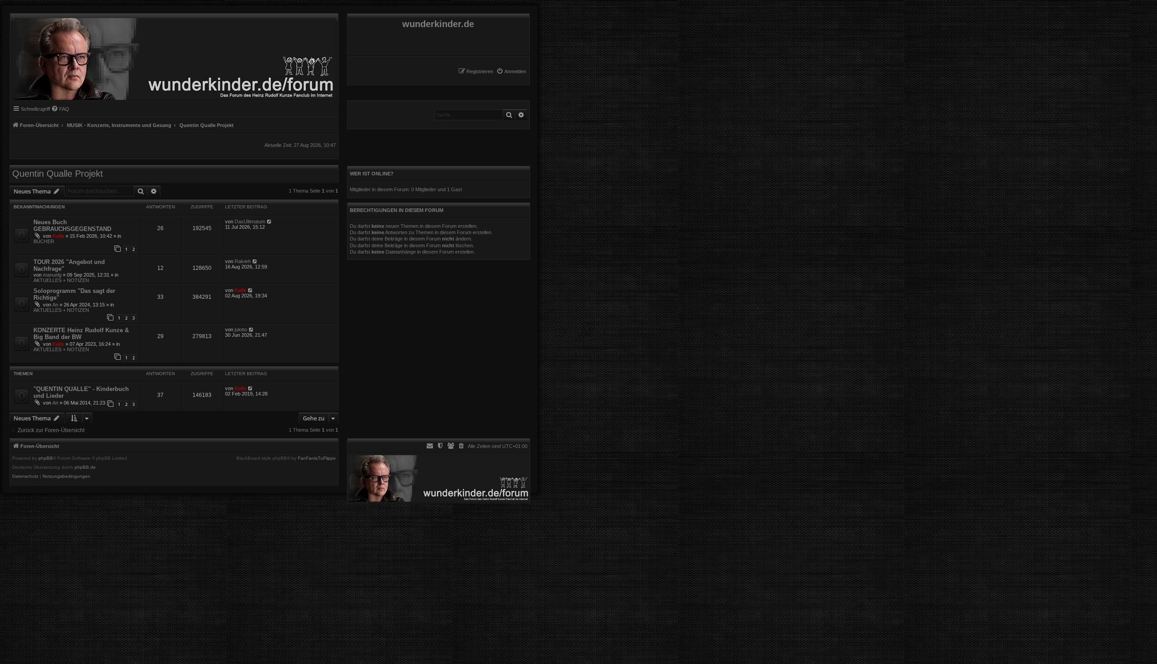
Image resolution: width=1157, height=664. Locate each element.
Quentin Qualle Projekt (57, 174)
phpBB (45, 458)
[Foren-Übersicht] (173, 57)
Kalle (58, 236)
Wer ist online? (372, 173)
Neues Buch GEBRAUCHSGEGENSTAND (72, 225)
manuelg (52, 275)
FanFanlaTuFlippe (317, 458)
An (55, 304)
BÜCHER (43, 241)
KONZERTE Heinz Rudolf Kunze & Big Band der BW (81, 333)
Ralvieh (243, 261)
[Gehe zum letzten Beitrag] (270, 221)
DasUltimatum (250, 221)
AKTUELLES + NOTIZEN (61, 280)
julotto (241, 329)
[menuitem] (511, 71)
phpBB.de (85, 467)
